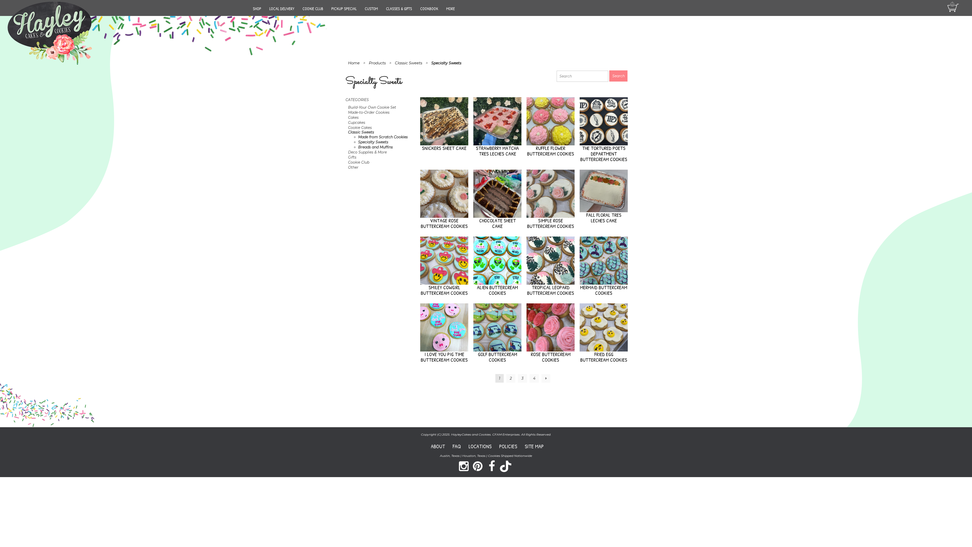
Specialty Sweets (373, 142)
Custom (371, 8)
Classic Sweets (361, 132)
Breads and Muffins (375, 147)
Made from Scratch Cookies (383, 137)
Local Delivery (281, 8)
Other (353, 167)
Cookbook (429, 8)
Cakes (353, 117)
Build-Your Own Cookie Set (372, 107)
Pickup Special (344, 8)
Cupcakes (356, 122)
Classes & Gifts (399, 8)
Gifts (352, 157)
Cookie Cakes (360, 127)
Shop (257, 8)
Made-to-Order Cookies (369, 112)
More (450, 8)
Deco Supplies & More (367, 152)
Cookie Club (312, 8)
